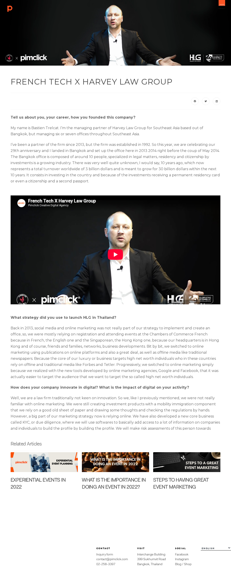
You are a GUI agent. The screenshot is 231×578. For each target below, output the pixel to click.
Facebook (181, 554)
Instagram (182, 559)
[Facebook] (195, 101)
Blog (178, 564)
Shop (188, 564)
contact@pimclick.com (112, 559)
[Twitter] (206, 101)
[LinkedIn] (216, 101)
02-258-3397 (105, 564)
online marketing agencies (133, 371)
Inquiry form (104, 554)
